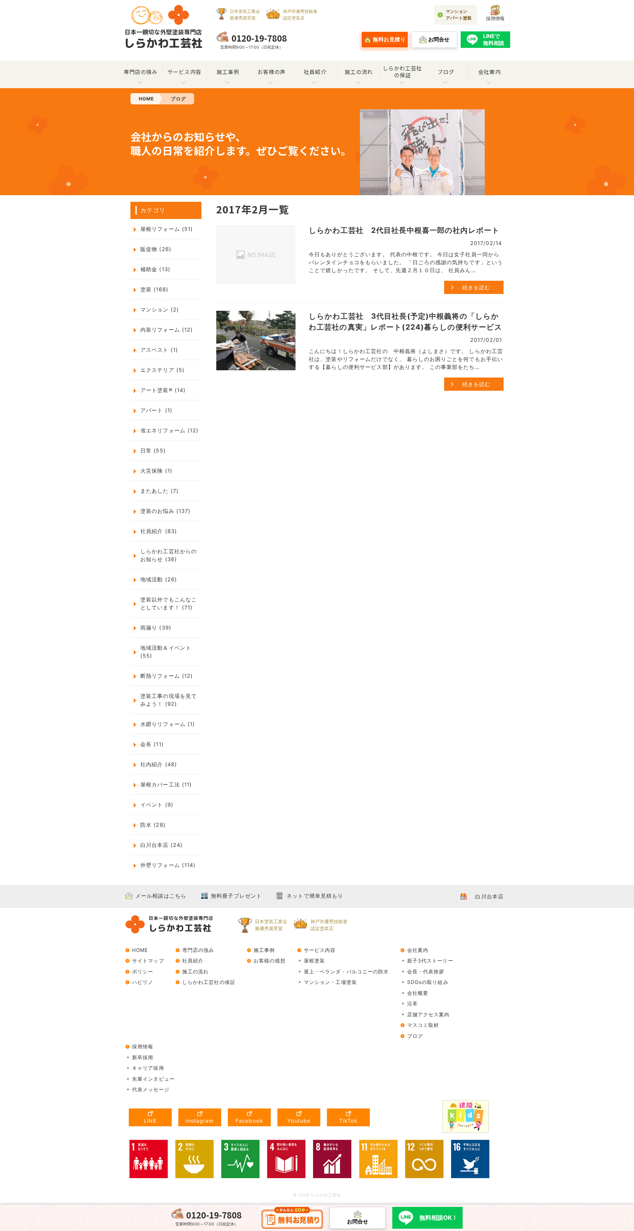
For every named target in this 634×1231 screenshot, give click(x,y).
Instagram (200, 1120)
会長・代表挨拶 (425, 971)
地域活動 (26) (158, 579)
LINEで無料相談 (493, 39)
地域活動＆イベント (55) (165, 651)
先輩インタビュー (153, 1079)
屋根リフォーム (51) (166, 229)
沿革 (412, 1003)
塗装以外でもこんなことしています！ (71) (168, 603)
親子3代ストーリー (430, 961)
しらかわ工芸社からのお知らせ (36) (168, 555)
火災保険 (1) (156, 470)
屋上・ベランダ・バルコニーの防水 (346, 971)
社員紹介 (315, 72)
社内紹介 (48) (158, 764)
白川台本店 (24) (161, 845)
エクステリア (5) (162, 370)
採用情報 (495, 18)
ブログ (446, 72)
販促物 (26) (155, 249)
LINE (150, 1120)
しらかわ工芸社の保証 (402, 71)
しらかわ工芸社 (163, 39)
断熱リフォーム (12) (166, 675)
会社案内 (489, 72)
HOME (140, 950)
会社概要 (417, 993)
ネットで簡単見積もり (315, 895)
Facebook (249, 1120)
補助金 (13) (155, 269)
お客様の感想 (270, 961)
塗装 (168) (154, 289)
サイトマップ (148, 961)
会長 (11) (152, 744)
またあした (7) (159, 491)
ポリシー (142, 971)
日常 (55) (153, 450)
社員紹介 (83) (158, 531)
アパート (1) (156, 410)
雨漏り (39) (155, 627)
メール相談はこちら (160, 895)
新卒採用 (142, 1057)
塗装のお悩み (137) (165, 511)
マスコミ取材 (423, 1025)
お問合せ (357, 1221)
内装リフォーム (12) (166, 329)
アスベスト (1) (159, 349)
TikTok (348, 1120)
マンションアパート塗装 (459, 14)
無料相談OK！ (438, 1217)
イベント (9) (156, 804)
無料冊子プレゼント (236, 895)
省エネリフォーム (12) (169, 430)
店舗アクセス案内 (428, 1014)
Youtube (299, 1120)
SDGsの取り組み (427, 982)
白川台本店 (489, 896)
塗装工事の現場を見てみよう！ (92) (168, 700)
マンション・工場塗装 (330, 982)
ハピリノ (142, 982)
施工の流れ (359, 72)
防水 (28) (153, 824)
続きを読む (476, 287)
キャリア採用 (148, 1068)
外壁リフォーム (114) (168, 865)
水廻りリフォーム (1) (167, 724)
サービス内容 (184, 72)
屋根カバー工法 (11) (166, 784)
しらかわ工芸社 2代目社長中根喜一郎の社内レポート (404, 230)
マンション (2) (159, 309)
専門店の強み (141, 72)
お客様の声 (272, 72)
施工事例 (228, 72)
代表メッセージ (150, 1089)
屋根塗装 (314, 961)
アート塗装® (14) (163, 390)
